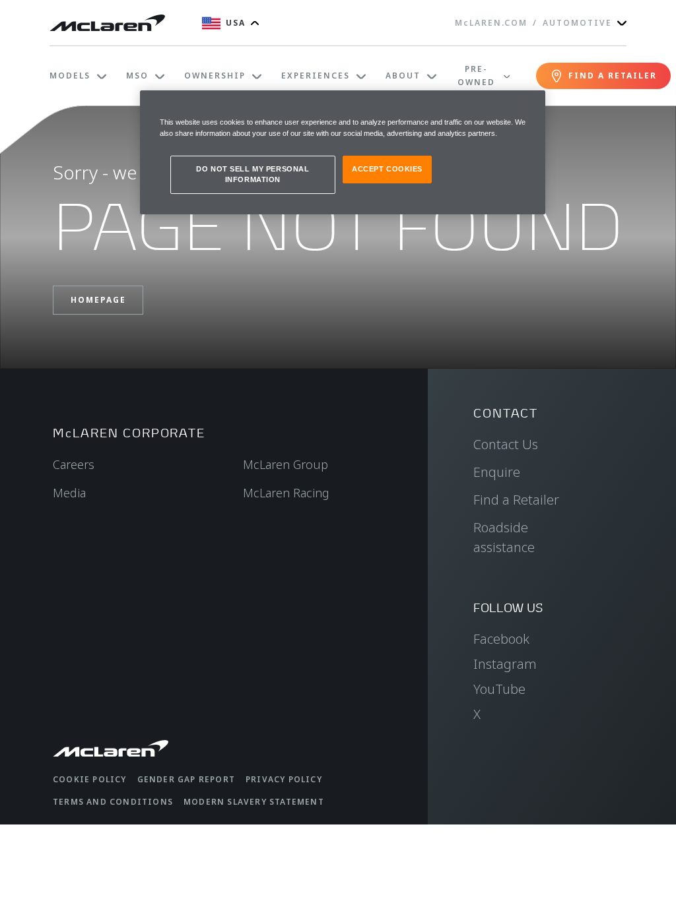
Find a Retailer (516, 500)
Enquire (496, 472)
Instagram (505, 664)
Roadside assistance (504, 537)
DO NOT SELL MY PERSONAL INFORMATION (252, 174)
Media (69, 493)
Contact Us (505, 444)
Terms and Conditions (113, 801)
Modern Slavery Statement (254, 801)
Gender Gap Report (186, 779)
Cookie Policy (90, 779)
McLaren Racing (286, 493)
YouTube (499, 689)
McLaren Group (285, 464)
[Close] (526, 106)
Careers (73, 464)
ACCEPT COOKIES (387, 169)
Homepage (98, 299)
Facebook (501, 639)
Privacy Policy (284, 779)
